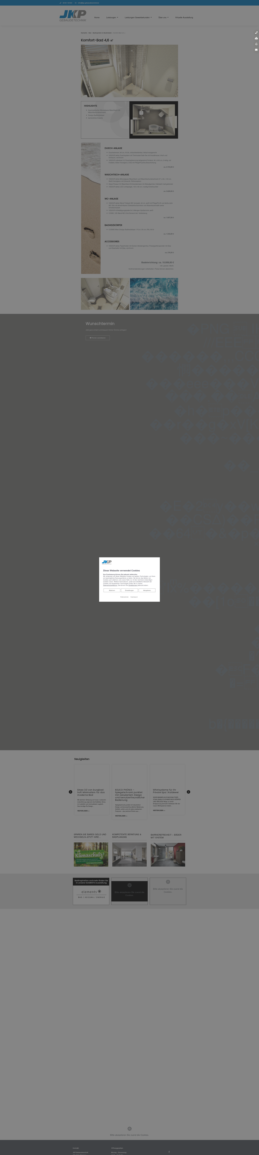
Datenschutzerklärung (110, 585)
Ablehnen (112, 590)
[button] (256, 32)
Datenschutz (124, 597)
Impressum (134, 597)
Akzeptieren (147, 590)
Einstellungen (129, 590)
